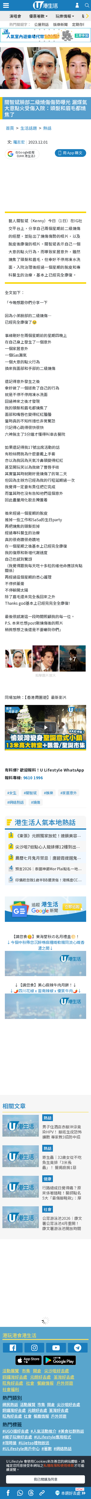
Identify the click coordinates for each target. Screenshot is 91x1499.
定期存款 (79, 24)
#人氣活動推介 (43, 1431)
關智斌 (31, 792)
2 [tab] (39, 29)
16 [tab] (54, 41)
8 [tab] (39, 35)
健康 (47, 1179)
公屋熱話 (41, 24)
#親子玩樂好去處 (17, 1437)
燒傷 (36, 802)
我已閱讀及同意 (46, 1479)
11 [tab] (54, 35)
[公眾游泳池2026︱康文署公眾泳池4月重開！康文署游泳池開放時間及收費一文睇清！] (21, 1226)
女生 (13, 792)
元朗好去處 (40, 1377)
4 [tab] (49, 29)
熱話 (47, 128)
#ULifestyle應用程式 (52, 1437)
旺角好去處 (12, 1383)
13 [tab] (39, 41)
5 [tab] (54, 29)
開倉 (37, 1371)
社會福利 (10, 1389)
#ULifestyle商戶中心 (21, 1448)
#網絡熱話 (63, 1448)
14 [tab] (44, 41)
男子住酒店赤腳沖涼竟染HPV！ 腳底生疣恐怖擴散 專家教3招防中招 (62, 1132)
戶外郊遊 (65, 1383)
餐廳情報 (45, 1383)
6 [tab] (59, 29)
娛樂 (49, 792)
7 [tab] (34, 35)
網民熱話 (10, 1404)
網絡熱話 (16, 802)
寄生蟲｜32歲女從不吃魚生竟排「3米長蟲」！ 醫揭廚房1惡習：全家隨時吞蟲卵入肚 (62, 1167)
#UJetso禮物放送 (33, 1442)
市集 (26, 1371)
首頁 (10, 128)
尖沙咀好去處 (56, 1371)
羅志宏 (19, 142)
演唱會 (15, 16)
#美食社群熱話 (71, 1431)
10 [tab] (49, 35)
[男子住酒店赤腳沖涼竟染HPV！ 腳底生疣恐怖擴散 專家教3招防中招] (21, 1135)
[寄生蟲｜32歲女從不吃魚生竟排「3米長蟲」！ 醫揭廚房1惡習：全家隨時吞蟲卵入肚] (21, 1165)
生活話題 (28, 128)
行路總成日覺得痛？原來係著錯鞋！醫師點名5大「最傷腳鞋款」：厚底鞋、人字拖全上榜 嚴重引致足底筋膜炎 (62, 1198)
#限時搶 (9, 1442)
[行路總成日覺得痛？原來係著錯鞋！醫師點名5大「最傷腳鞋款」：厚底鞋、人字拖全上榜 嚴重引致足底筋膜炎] (21, 1196)
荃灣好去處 (64, 1377)
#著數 (46, 1448)
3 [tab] (44, 29)
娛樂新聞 (60, 24)
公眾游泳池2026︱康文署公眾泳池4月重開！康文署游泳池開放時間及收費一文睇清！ (62, 1225)
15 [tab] (49, 41)
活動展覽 (10, 1371)
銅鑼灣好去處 (14, 1377)
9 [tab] (44, 35)
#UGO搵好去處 (15, 1431)
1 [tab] (34, 29)
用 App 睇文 (72, 152)
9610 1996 (33, 777)
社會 (47, 1209)
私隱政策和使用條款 (58, 1465)
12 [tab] (59, 35)
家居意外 (69, 792)
